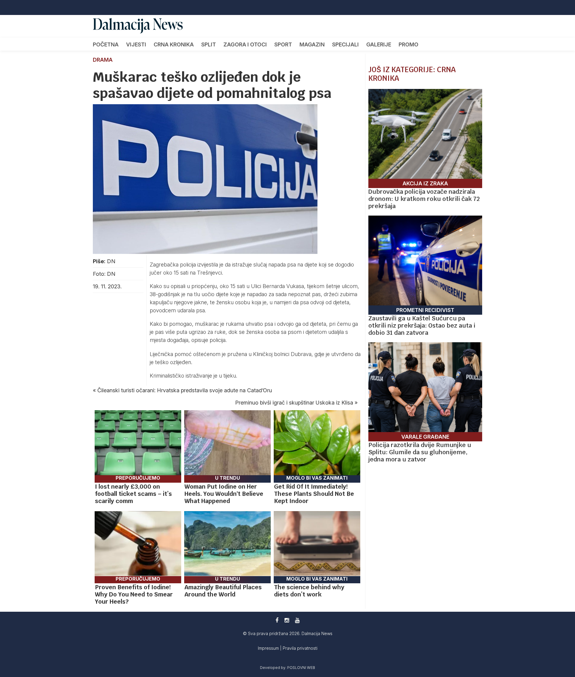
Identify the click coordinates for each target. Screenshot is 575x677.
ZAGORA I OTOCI (245, 44)
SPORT (283, 44)
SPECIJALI (345, 44)
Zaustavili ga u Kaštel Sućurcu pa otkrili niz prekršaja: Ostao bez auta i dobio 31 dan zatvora (421, 325)
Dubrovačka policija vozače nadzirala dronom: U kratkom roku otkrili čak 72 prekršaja (424, 199)
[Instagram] (287, 620)
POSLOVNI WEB (301, 667)
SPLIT (208, 44)
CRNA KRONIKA (174, 44)
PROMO (408, 44)
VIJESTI (136, 44)
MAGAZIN (312, 44)
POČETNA (106, 44)
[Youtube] (297, 620)
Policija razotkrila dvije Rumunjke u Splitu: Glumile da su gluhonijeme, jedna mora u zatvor (419, 452)
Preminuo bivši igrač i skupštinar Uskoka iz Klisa (294, 402)
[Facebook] (277, 620)
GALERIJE (378, 44)
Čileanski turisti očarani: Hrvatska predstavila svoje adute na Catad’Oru (184, 390)
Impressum (269, 648)
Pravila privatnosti (300, 648)
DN (111, 261)
